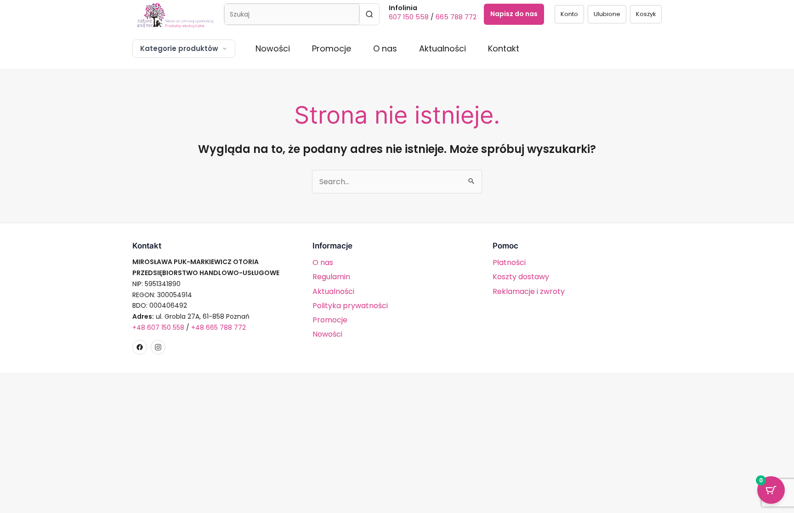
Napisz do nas (514, 13)
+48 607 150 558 (158, 327)
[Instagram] (158, 347)
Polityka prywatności (350, 305)
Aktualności (442, 48)
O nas (385, 48)
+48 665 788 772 (218, 327)
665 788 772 (456, 17)
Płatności (509, 262)
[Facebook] (139, 347)
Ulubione (607, 14)
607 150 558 (409, 17)
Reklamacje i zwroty (529, 291)
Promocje (331, 48)
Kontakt (503, 48)
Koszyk (646, 14)
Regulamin (331, 276)
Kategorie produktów (179, 48)
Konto (569, 14)
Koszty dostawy (521, 276)
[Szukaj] (369, 14)
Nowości (272, 48)
